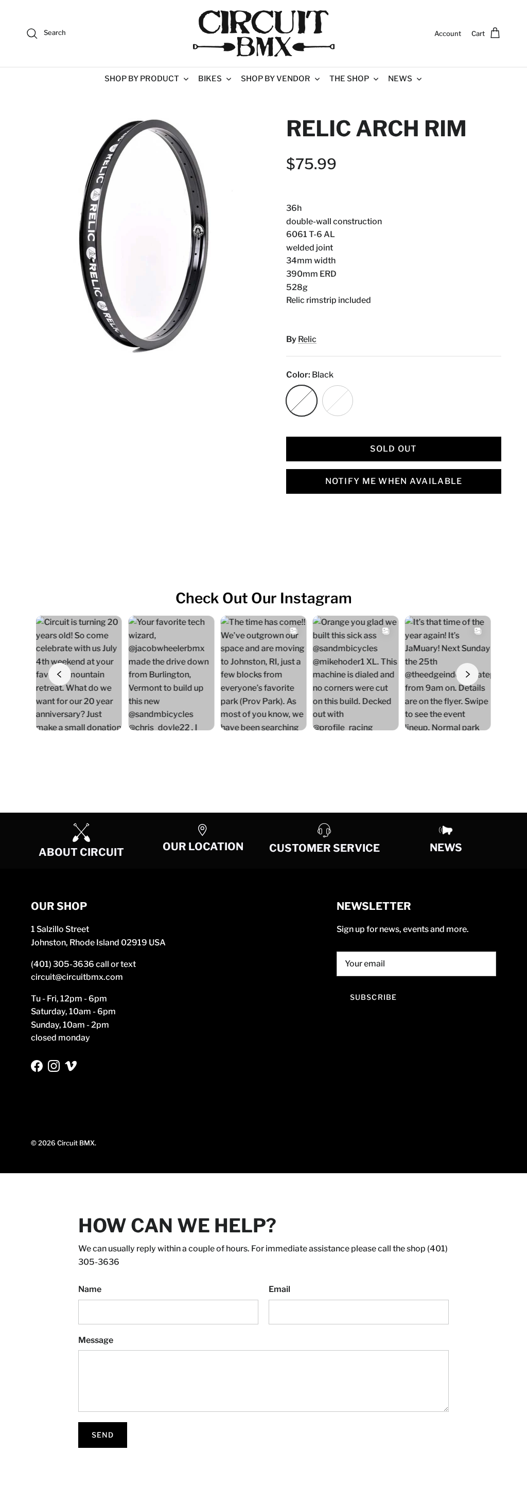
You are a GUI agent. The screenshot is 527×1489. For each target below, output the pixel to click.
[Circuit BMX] (264, 33)
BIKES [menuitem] (210, 78)
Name (89, 1289)
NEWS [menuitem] (400, 78)
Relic (307, 339)
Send (103, 1434)
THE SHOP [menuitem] (349, 78)
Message (95, 1340)
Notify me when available (394, 481)
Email (279, 1289)
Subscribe (373, 997)
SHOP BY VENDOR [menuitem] (275, 78)
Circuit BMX (76, 1143)
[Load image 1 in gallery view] (145, 234)
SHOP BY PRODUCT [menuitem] (141, 78)
